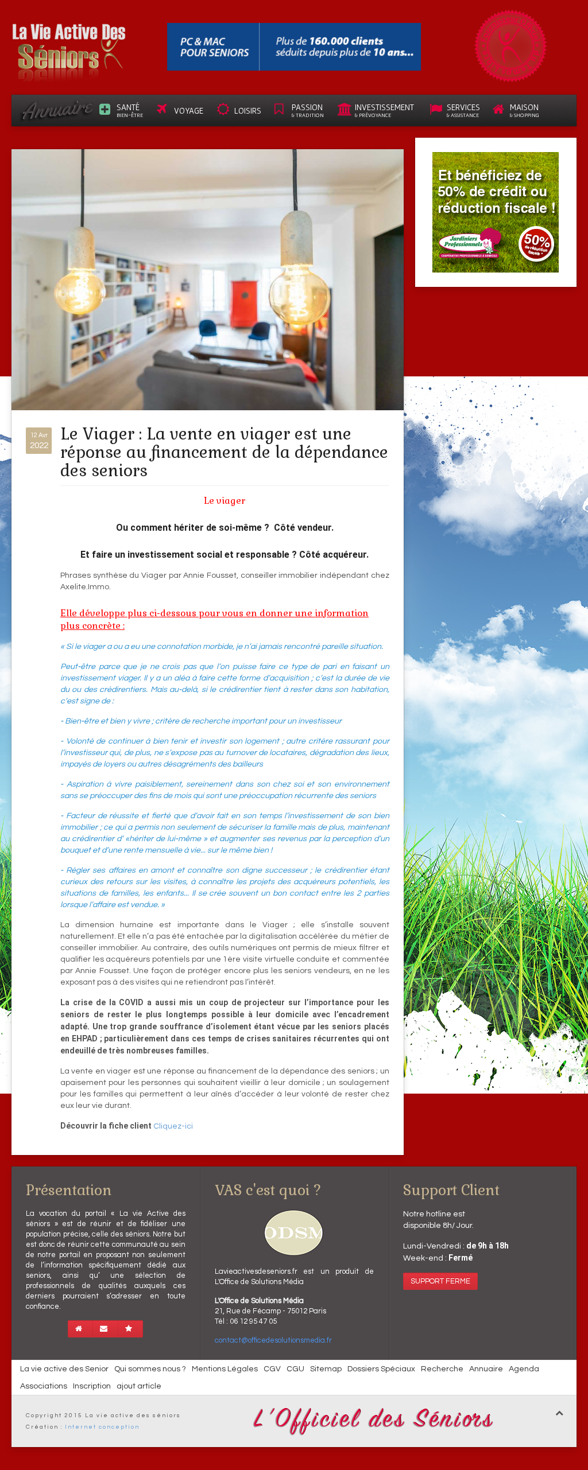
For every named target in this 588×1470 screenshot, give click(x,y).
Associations (43, 1386)
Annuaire (486, 1369)
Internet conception (102, 1427)
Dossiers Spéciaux (381, 1369)
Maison (524, 110)
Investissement (384, 110)
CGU (295, 1369)
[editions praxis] (294, 46)
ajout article (139, 1386)
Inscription (92, 1386)
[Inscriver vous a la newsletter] (105, 1328)
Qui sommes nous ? (150, 1369)
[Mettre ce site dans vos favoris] (130, 1328)
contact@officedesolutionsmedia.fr (273, 1340)
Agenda (524, 1369)
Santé (130, 110)
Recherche (442, 1369)
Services (463, 110)
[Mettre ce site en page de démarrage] (80, 1328)
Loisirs (247, 110)
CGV (272, 1369)
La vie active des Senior (64, 1369)
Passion (308, 110)
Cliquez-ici (173, 1126)
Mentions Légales (225, 1369)
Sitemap (326, 1369)
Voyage (188, 110)
